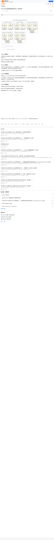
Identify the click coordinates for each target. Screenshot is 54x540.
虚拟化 (36, 124)
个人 (52, 6)
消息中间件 (16, 124)
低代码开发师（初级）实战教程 (6, 216)
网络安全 (23, 124)
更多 (1, 221)
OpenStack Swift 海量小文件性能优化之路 (8, 214)
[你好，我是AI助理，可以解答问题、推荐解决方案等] (48, 4)
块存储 (5, 124)
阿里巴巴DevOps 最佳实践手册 (6, 218)
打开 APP (51, 1)
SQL (19, 124)
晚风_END (2, 135)
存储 (8, 124)
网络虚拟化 (27, 124)
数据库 (42, 124)
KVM (39, 124)
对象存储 (32, 124)
